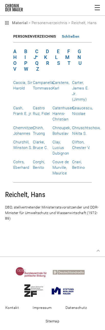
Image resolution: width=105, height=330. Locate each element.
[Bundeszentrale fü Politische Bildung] (34, 272)
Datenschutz (76, 308)
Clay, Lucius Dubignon (60, 148)
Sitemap (52, 321)
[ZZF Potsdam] (36, 290)
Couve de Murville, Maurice (60, 167)
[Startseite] (14, 8)
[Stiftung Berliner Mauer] (65, 290)
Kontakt (12, 308)
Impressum (42, 308)
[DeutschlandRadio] (71, 272)
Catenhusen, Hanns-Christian (63, 114)
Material (19, 23)
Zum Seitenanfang (98, 251)
